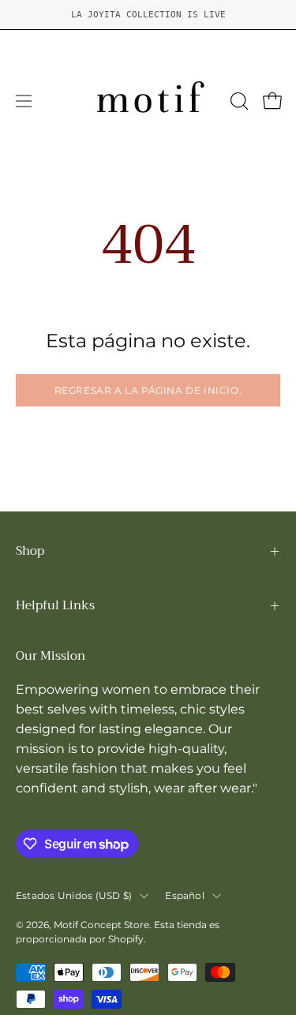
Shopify (126, 939)
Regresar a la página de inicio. (148, 390)
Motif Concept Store (101, 925)
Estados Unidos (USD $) (74, 895)
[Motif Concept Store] (148, 101)
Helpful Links (55, 605)
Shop (30, 551)
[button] (238, 101)
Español (184, 895)
